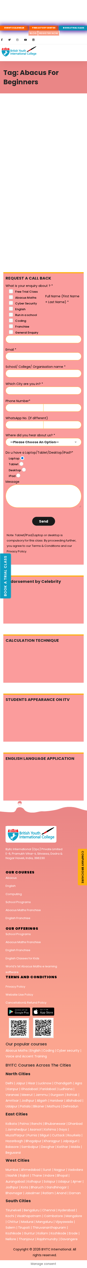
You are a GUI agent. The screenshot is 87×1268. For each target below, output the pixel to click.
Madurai (27, 1222)
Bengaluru (31, 1210)
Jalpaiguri (70, 1141)
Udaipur (11, 1106)
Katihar (62, 1147)
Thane (37, 1175)
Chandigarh (63, 1083)
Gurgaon (57, 1095)
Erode (73, 1233)
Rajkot (24, 1175)
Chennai (48, 1210)
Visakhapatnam (29, 1216)
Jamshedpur (17, 1129)
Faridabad (48, 1089)
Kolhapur (34, 1181)
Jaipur (20, 1083)
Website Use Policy (19, 994)
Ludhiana (65, 1089)
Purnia (32, 1135)
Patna (24, 1123)
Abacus (11, 878)
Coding (48, 1050)
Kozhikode (14, 1233)
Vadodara (75, 1169)
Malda (75, 1147)
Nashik (12, 1175)
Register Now (48, 33)
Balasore (12, 1147)
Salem (10, 1227)
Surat (47, 1169)
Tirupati (24, 1227)
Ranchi (36, 1123)
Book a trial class (5, 576)
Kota (24, 1187)
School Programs (18, 902)
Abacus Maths (17, 1050)
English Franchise (18, 918)
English (11, 886)
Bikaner (38, 1106)
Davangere (69, 1239)
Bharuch (37, 1187)
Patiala (25, 1106)
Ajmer (77, 1181)
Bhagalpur (33, 1141)
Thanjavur (26, 1239)
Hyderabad (66, 1210)
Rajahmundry (48, 1239)
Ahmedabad (30, 1169)
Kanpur (12, 1089)
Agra (78, 1083)
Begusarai (13, 1152)
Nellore (11, 1239)
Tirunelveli (13, 1210)
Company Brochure (83, 867)
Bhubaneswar (55, 1123)
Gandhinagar (56, 1187)
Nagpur (59, 1169)
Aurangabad (15, 1181)
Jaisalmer (32, 1193)
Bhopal (62, 1175)
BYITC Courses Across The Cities (38, 1065)
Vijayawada (64, 1222)
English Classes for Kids (22, 958)
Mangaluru (45, 1222)
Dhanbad (75, 1123)
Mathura (53, 1106)
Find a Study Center (44, 28)
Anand (61, 1193)
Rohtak (72, 1095)
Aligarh (42, 1100)
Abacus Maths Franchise (23, 910)
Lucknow (44, 1083)
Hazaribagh (14, 1141)
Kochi (10, 1216)
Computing (14, 894)
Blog (33, 33)
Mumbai (12, 1169)
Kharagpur (52, 1141)
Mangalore (74, 1216)
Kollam (43, 1233)
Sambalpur (29, 1147)
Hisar (31, 1083)
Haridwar (56, 1100)
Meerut (27, 1095)
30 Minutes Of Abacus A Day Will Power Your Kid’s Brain (42, 168)
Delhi (9, 1083)
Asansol (35, 1129)
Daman (75, 1193)
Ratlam (49, 1193)
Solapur (49, 1181)
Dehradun (70, 1106)
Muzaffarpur (15, 1135)
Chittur (12, 1222)
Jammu (41, 1095)
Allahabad (73, 1100)
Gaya (63, 1129)
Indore (49, 1175)
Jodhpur (27, 1100)
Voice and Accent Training (26, 1056)
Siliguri (44, 1135)
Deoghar (47, 1147)
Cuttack (58, 1135)
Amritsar (12, 1100)
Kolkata (11, 1123)
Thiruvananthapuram (50, 1227)
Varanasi (12, 1095)
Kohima (50, 1129)
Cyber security (68, 1050)
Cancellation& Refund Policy (26, 1002)
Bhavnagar (14, 1193)
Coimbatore (53, 1216)
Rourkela (74, 1135)
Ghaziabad (29, 1089)
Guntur (30, 1233)
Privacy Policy (15, 986)
